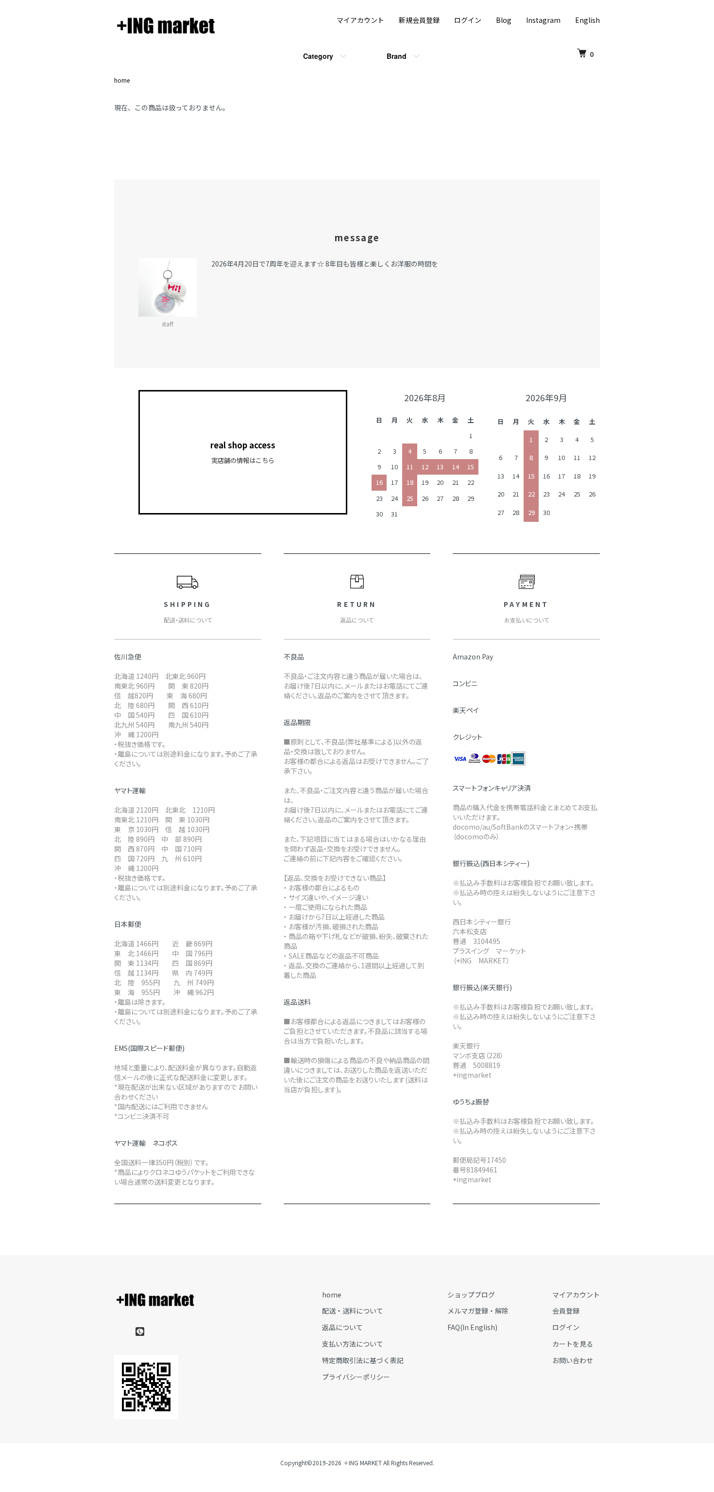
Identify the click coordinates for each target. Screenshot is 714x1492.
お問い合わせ (572, 1360)
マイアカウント (360, 20)
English (587, 20)
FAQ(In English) (472, 1327)
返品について (342, 1327)
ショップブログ (471, 1294)
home (122, 80)
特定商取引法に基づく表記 (363, 1360)
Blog (503, 20)
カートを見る (572, 1344)
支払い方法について (352, 1344)
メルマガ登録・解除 (478, 1310)
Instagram (543, 20)
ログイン (467, 20)
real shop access (242, 452)
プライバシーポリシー (356, 1377)
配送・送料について (352, 1310)
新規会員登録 (419, 20)
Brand (397, 56)
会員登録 (565, 1310)
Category (318, 56)
